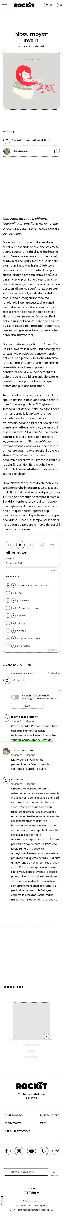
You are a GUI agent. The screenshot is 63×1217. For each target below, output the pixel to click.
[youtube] (31, 1151)
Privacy (2, 1201)
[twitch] (44, 1151)
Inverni (10, 558)
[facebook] (6, 1151)
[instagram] (19, 1151)
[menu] (3, 5)
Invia (27, 706)
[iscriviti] (54, 1172)
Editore (29, 1190)
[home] (24, 4)
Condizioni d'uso (24, 1205)
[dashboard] (59, 5)
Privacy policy (40, 1205)
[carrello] (46, 5)
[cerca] (52, 5)
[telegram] (56, 1151)
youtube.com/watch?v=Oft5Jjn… (32, 740)
